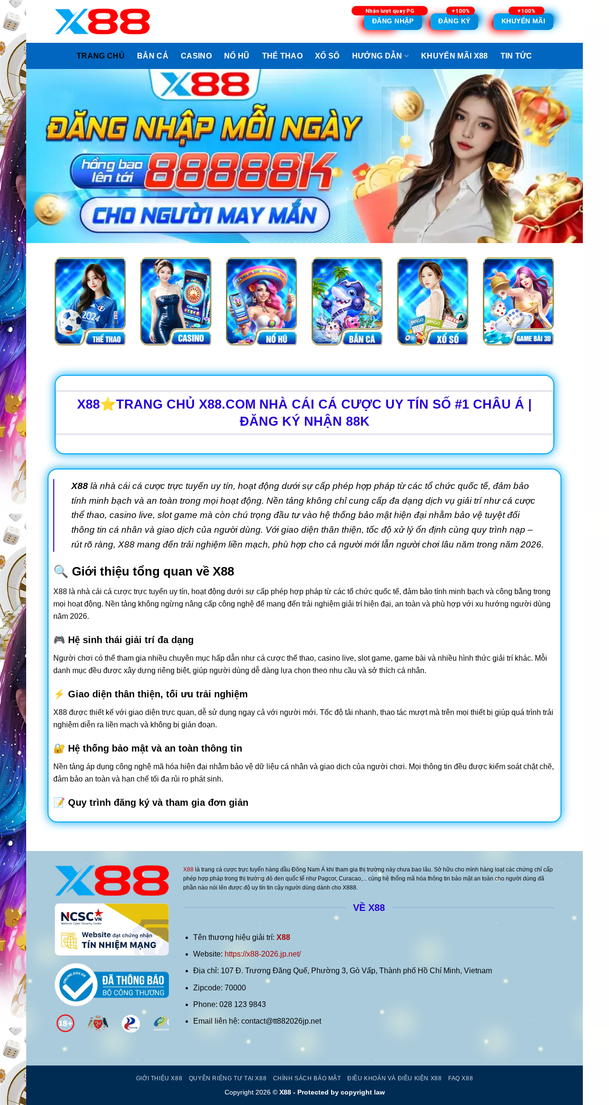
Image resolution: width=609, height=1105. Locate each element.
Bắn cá (152, 56)
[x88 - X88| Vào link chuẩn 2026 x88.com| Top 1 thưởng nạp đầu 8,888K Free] (102, 21)
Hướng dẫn (377, 56)
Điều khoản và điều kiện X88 (394, 1078)
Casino (196, 56)
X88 (188, 869)
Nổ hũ (237, 56)
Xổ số (327, 56)
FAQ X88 (460, 1078)
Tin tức (516, 56)
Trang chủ (101, 56)
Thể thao (282, 56)
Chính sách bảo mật (307, 1078)
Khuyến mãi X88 (454, 56)
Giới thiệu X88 (159, 1078)
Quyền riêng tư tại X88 (227, 1078)
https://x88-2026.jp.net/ (263, 954)
